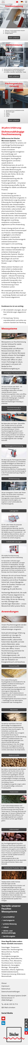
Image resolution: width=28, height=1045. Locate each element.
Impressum (5, 986)
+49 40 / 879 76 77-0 (11, 1004)
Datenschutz (5, 989)
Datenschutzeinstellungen (10, 992)
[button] (26, 2)
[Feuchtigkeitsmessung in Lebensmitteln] (14, 840)
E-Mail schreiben (9, 1007)
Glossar (4, 983)
